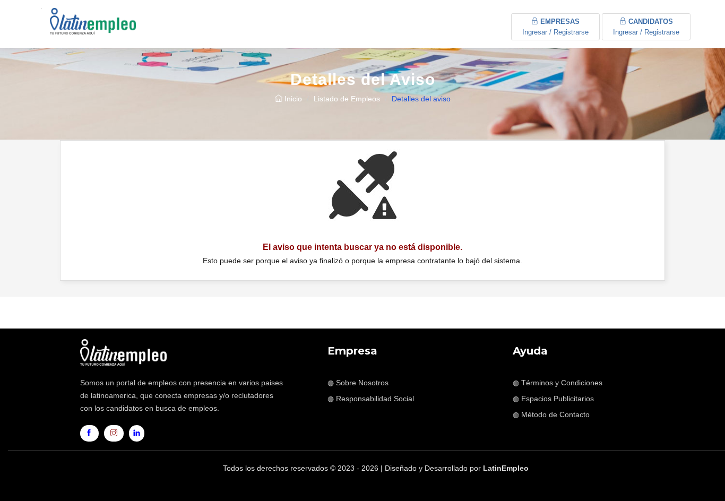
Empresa (352, 350)
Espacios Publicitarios (557, 398)
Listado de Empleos (347, 98)
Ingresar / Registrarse (555, 27)
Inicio (292, 98)
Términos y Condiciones (561, 382)
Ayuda (530, 350)
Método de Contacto (555, 414)
